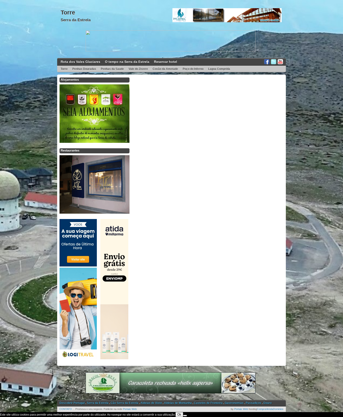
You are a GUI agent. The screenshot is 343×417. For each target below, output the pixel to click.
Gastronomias (234, 403)
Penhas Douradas (84, 69)
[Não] (185, 415)
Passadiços (253, 403)
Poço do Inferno (193, 69)
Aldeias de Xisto (151, 403)
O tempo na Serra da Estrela (127, 62)
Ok (179, 414)
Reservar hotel (165, 62)
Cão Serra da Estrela (124, 403)
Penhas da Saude (112, 69)
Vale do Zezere (138, 69)
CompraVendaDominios (270, 409)
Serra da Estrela (76, 20)
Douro (267, 403)
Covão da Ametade (165, 69)
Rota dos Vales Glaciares (80, 62)
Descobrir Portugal (72, 403)
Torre (68, 12)
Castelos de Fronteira (208, 403)
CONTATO (66, 409)
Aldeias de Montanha (178, 403)
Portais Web (130, 409)
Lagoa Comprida (219, 69)
